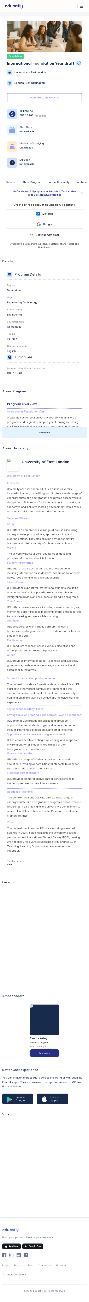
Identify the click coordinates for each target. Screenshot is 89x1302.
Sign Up (18, 1265)
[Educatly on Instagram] (11, 1255)
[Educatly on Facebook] (4, 1255)
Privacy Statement (52, 244)
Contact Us (45, 1265)
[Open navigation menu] (81, 6)
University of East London (30, 72)
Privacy (61, 1265)
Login (5, 1265)
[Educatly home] (13, 6)
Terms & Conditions (14, 1274)
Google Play (35, 1246)
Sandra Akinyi (39, 1038)
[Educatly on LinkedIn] (19, 1255)
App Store (13, 1246)
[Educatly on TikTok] (26, 1255)
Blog (30, 1265)
